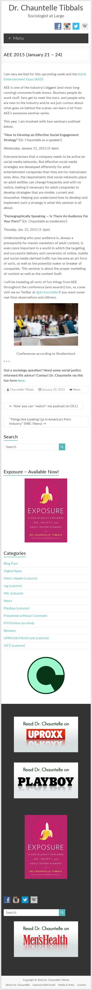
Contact (81, 985)
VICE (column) (14, 645)
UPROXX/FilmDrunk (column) (26, 638)
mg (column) (13, 586)
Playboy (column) (16, 608)
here (21, 380)
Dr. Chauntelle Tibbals (46, 8)
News (76, 389)
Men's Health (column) (20, 578)
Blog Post (11, 563)
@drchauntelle (47, 292)
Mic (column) (13, 593)
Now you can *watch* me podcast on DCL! (43, 406)
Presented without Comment (25, 615)
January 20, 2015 (53, 389)
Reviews (10, 630)
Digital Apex (13, 571)
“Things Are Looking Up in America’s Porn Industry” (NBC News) (40, 421)
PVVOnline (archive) (19, 623)
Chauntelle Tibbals (22, 389)
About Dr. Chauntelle (18, 985)
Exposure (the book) (44, 985)
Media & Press (66, 985)
